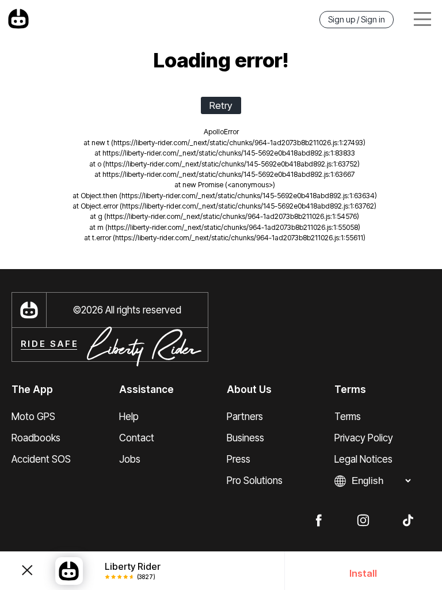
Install (363, 573)
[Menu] (422, 19)
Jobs (129, 459)
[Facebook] (318, 520)
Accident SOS (41, 459)
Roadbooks (36, 438)
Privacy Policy (363, 438)
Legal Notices (363, 459)
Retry (221, 105)
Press (238, 459)
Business (245, 438)
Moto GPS (33, 416)
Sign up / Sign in (356, 19)
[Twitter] (408, 520)
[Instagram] (363, 520)
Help (129, 416)
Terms (347, 416)
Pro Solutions (255, 480)
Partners (245, 416)
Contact (136, 438)
